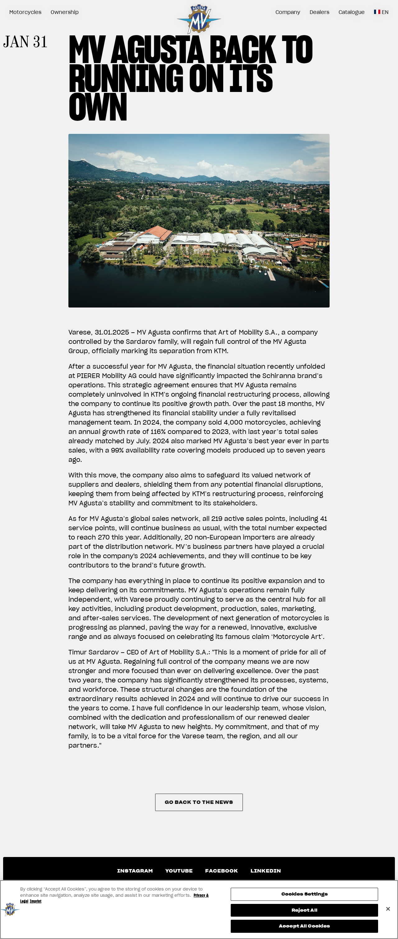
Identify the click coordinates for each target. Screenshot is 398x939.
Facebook (221, 871)
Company (287, 12)
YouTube (179, 871)
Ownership (65, 12)
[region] (199, 909)
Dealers (319, 12)
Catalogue (352, 12)
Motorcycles (25, 12)
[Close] (388, 909)
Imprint (35, 901)
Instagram (135, 871)
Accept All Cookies (304, 926)
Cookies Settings (304, 894)
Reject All (304, 910)
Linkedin (266, 871)
